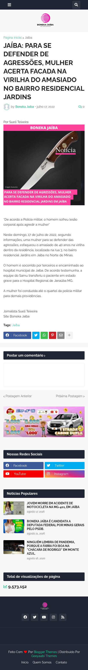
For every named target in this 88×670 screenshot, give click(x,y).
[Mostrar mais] (69, 335)
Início (24, 662)
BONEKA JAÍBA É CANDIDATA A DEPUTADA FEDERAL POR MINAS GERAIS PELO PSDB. (55, 525)
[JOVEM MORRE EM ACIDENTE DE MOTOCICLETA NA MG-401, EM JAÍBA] (13, 508)
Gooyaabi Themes (44, 656)
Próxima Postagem (69, 396)
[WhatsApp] (44, 335)
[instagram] (53, 617)
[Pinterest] (52, 335)
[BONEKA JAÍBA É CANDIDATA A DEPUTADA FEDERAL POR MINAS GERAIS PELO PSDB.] (13, 526)
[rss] (62, 617)
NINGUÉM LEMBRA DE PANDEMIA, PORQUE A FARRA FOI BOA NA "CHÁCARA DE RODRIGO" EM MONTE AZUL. (53, 547)
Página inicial (12, 37)
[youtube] (44, 617)
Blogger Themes (45, 652)
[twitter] (34, 617)
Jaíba (28, 37)
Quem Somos (42, 662)
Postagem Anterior (19, 396)
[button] (9, 5)
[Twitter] (36, 335)
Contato (61, 662)
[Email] (61, 335)
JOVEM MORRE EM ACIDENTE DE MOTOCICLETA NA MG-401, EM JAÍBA (53, 505)
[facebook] (25, 617)
